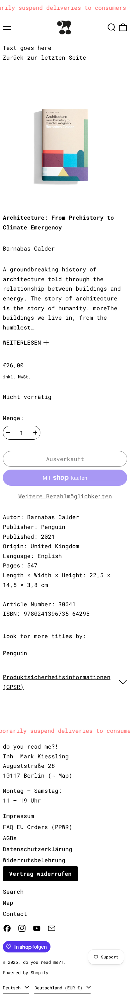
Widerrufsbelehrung (34, 860)
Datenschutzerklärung (37, 849)
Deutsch (13, 988)
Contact (15, 913)
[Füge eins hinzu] (35, 432)
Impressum (18, 816)
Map (8, 902)
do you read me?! (43, 962)
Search (13, 891)
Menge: (13, 418)
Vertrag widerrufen (40, 873)
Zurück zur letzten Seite (44, 57)
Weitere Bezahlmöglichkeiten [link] (65, 496)
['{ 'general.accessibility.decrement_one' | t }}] (8, 432)
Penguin (15, 653)
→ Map (60, 775)
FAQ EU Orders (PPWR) (37, 827)
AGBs (10, 838)
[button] (111, 27)
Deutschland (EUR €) (59, 988)
